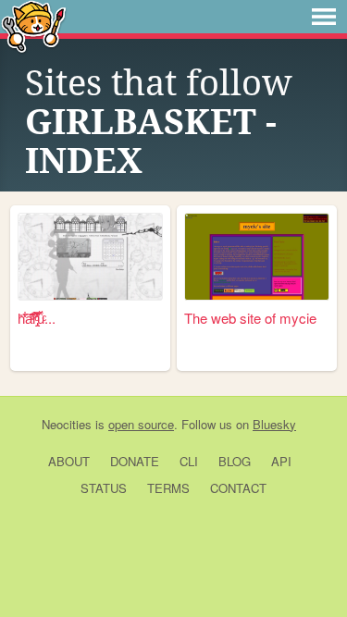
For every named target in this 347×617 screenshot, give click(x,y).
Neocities (67, 424)
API (281, 461)
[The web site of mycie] (256, 257)
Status (104, 488)
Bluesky (274, 424)
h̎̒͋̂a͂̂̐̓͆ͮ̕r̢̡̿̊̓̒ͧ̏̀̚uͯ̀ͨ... (37, 317)
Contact (238, 488)
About (69, 461)
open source (141, 424)
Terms (168, 488)
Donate (134, 461)
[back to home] (34, 25)
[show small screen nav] (324, 16)
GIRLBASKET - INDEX (151, 141)
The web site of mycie (250, 317)
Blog (234, 461)
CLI (189, 461)
